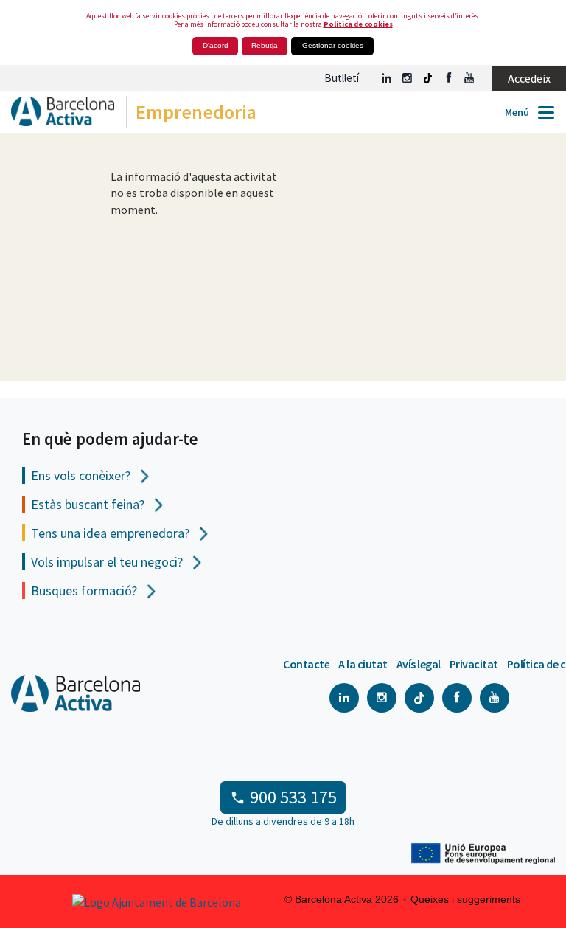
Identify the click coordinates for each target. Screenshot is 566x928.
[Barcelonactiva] (57, 115)
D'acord (215, 45)
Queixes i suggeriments (465, 899)
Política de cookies (358, 24)
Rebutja (264, 45)
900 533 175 (293, 797)
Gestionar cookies (332, 45)
